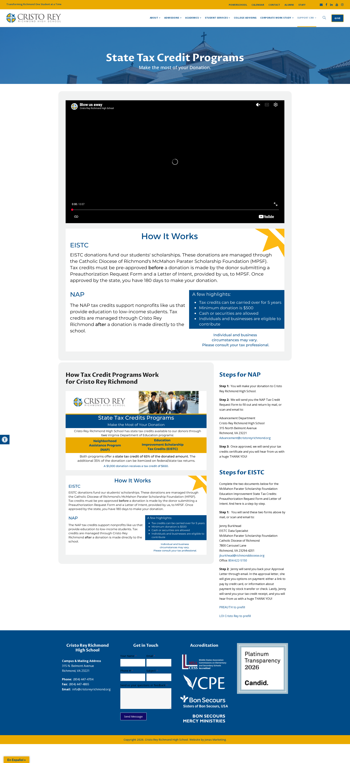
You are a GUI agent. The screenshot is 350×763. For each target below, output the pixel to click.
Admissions (171, 17)
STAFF (302, 4)
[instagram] (342, 5)
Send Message (133, 716)
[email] (321, 5)
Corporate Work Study (275, 17)
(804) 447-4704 (83, 679)
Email (150, 656)
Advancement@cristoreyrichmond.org (245, 438)
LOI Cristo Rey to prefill (235, 616)
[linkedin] (331, 5)
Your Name (128, 656)
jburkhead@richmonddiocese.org (242, 556)
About (154, 17)
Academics (192, 17)
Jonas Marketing (215, 739)
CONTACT (274, 4)
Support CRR (305, 17)
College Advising (245, 17)
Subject (152, 670)
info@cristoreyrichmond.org (91, 689)
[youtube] (337, 5)
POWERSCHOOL (238, 4)
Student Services (216, 17)
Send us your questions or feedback (144, 685)
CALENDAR (258, 4)
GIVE (338, 18)
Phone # (126, 670)
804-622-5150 (237, 560)
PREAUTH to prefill (232, 607)
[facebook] (326, 5)
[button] (4, 439)
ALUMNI (289, 4)
